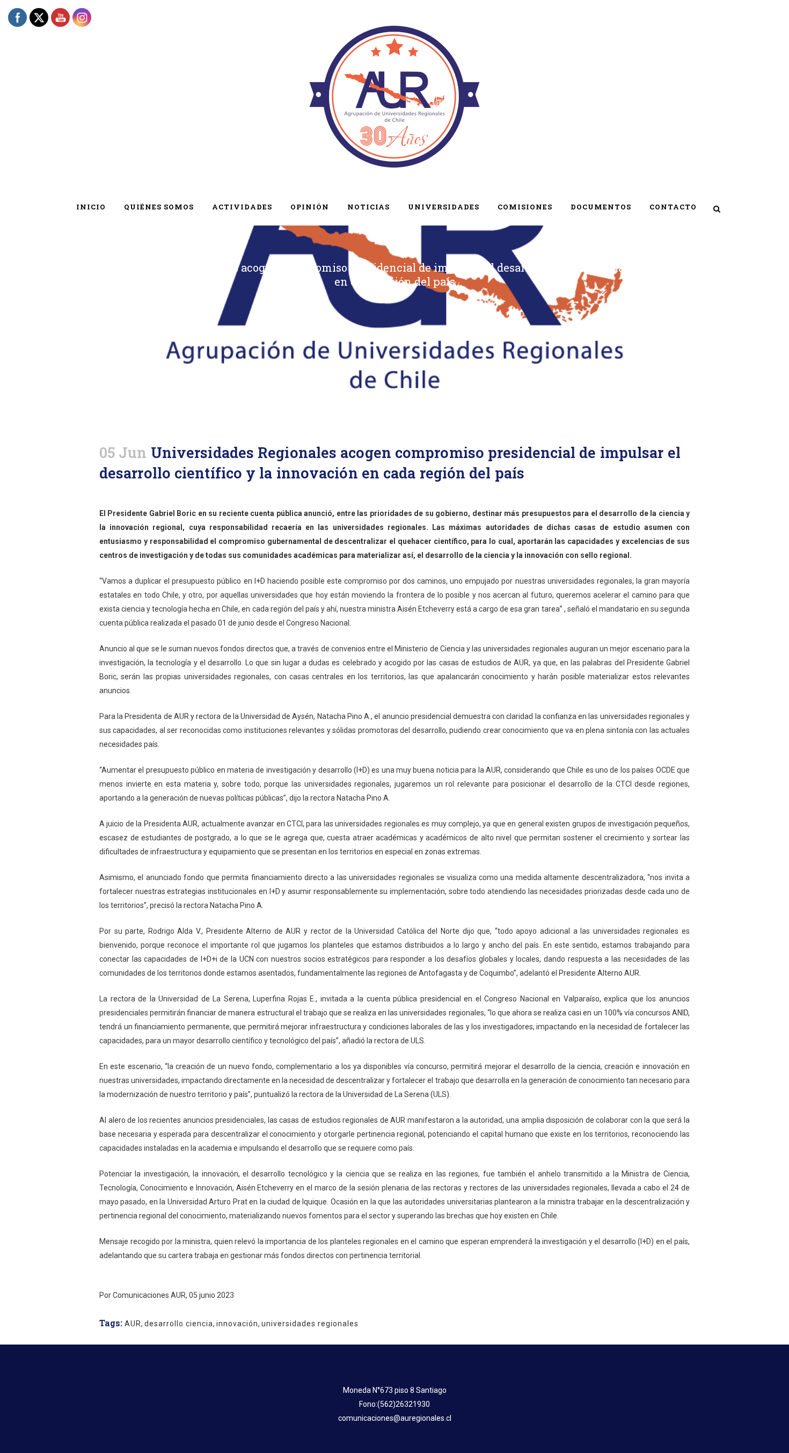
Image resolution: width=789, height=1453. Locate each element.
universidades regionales (310, 1323)
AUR (133, 1323)
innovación (237, 1323)
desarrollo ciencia (178, 1323)
